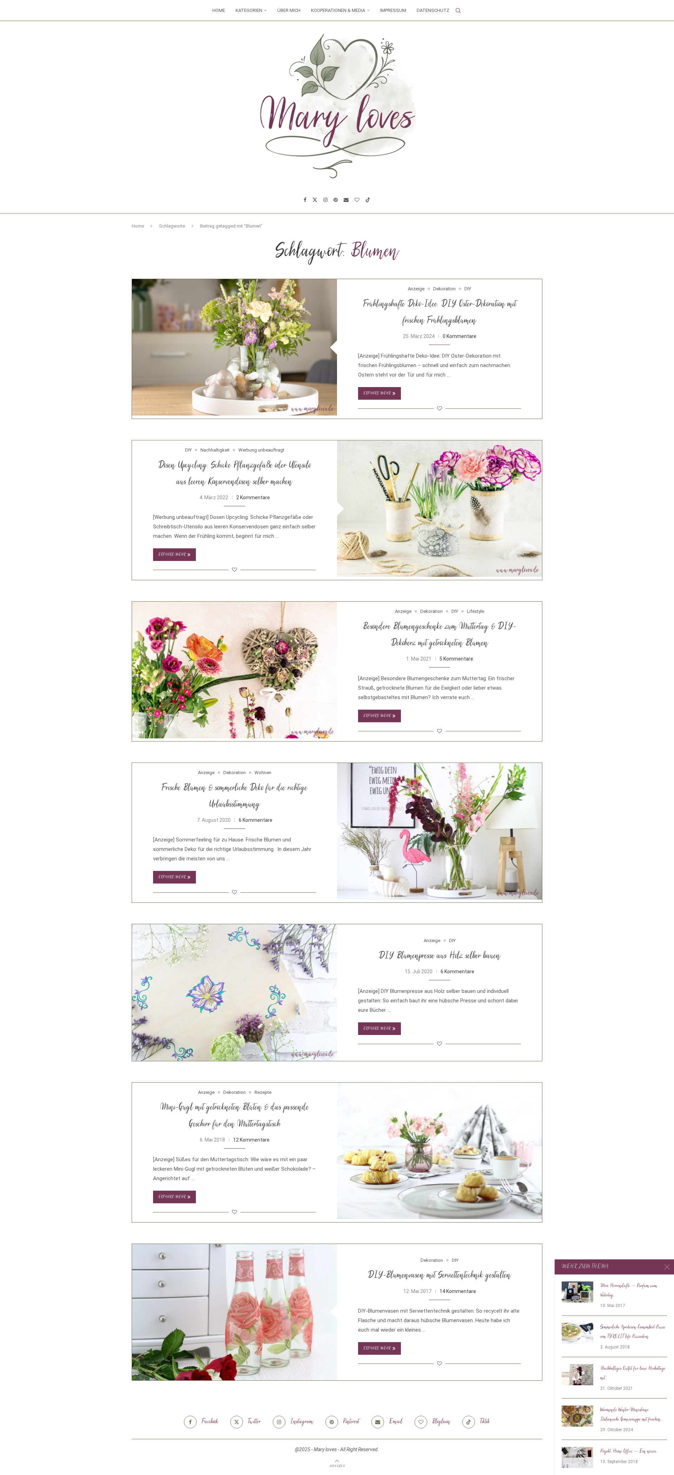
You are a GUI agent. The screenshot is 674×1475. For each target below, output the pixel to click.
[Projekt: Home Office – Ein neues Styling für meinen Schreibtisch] (577, 1457)
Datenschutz (433, 10)
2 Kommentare (253, 497)
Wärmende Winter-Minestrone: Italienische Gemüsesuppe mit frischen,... (631, 1415)
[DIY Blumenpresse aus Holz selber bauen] (234, 992)
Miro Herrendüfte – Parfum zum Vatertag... (628, 1291)
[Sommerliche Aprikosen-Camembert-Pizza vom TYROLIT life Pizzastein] (577, 1333)
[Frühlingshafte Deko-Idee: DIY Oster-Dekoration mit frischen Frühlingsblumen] (234, 347)
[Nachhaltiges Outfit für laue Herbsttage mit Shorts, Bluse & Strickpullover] (577, 1374)
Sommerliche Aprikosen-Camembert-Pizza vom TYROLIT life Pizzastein (632, 1332)
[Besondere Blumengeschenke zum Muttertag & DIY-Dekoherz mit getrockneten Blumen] (234, 670)
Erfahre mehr (377, 393)
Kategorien (249, 10)
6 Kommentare (255, 820)
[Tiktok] (367, 199)
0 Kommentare (459, 336)
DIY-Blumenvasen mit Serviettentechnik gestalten (439, 1276)
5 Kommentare (456, 659)
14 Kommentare (458, 1291)
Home (218, 10)
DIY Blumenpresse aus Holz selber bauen (440, 956)
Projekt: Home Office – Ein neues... (629, 1451)
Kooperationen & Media (338, 10)
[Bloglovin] (357, 199)
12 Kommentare (251, 1140)
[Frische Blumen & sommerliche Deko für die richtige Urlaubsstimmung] (439, 831)
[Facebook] (305, 199)
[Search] (458, 10)
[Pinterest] (335, 199)
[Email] (346, 199)
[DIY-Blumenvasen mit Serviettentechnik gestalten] (234, 1312)
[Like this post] (439, 408)
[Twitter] (314, 199)
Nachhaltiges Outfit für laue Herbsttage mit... (633, 1373)
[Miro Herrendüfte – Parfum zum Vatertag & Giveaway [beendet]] (577, 1292)
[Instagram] (325, 199)
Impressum (393, 10)
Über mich (288, 10)
